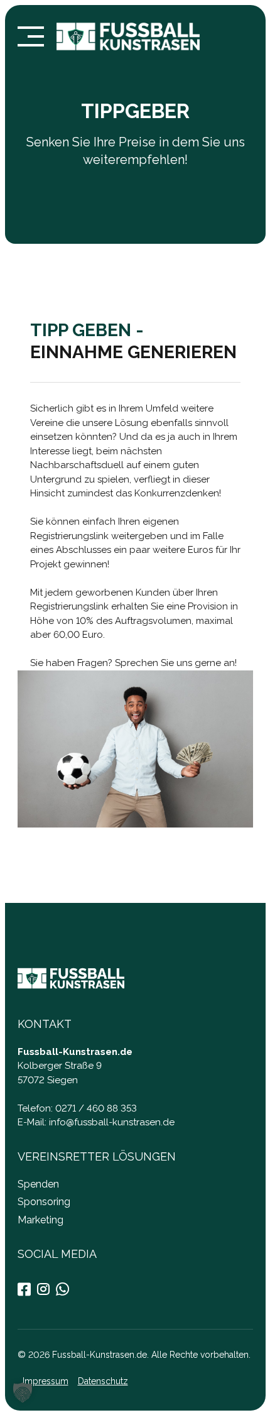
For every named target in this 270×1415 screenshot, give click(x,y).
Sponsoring (44, 1202)
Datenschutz (102, 1381)
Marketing (40, 1220)
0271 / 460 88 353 (96, 1108)
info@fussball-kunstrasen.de (112, 1122)
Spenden (38, 1184)
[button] (22, 1392)
